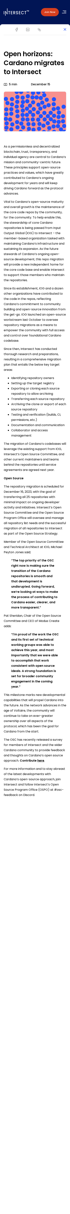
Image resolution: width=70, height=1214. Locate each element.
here (40, 760)
